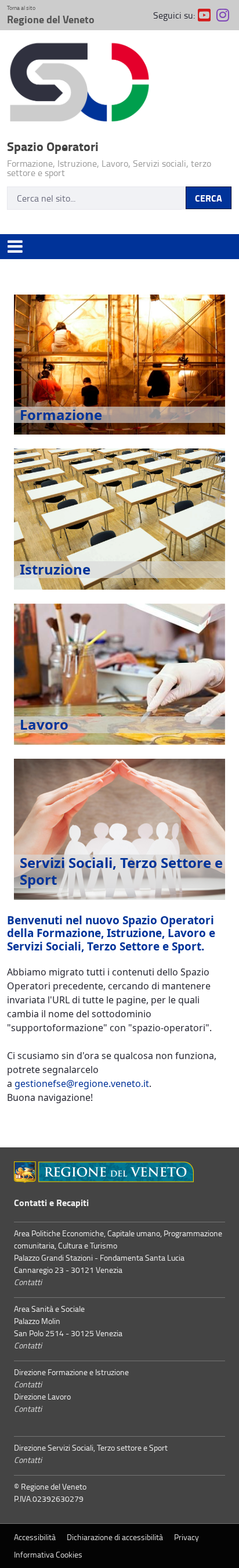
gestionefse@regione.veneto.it (82, 1083)
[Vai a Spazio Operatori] (119, 84)
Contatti (28, 1281)
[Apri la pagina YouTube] (204, 15)
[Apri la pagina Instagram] (222, 15)
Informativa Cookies (48, 1554)
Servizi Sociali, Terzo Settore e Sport (121, 871)
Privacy (186, 1536)
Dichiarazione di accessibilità (115, 1536)
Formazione (61, 414)
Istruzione (55, 569)
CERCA (208, 197)
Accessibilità (35, 1536)
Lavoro (44, 724)
